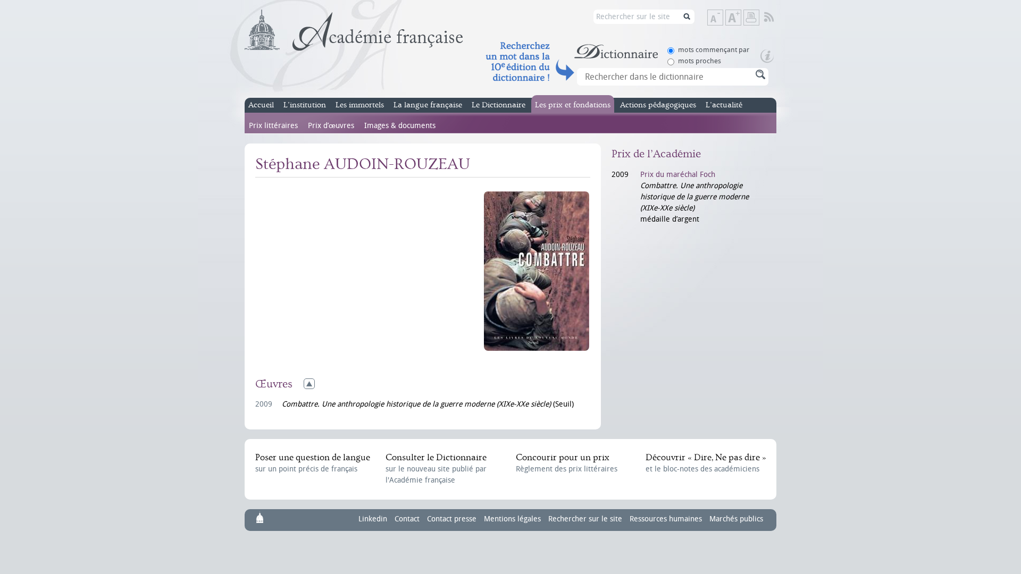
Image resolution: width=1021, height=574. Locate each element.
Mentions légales (512, 519)
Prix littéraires (273, 125)
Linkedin (372, 519)
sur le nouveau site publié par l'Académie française (436, 468)
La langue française (428, 104)
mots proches (699, 61)
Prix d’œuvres (331, 125)
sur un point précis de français (312, 463)
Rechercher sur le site (585, 519)
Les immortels (360, 104)
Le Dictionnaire (498, 104)
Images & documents (400, 125)
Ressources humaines (666, 519)
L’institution (304, 104)
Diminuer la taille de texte (722, 18)
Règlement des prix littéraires (566, 463)
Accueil (261, 104)
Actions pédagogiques (658, 104)
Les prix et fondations (572, 104)
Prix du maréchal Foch (677, 174)
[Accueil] (354, 30)
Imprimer (751, 18)
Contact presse (451, 519)
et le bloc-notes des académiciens (706, 463)
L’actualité (724, 104)
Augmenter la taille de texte (740, 18)
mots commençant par (713, 50)
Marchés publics (736, 519)
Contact (407, 519)
